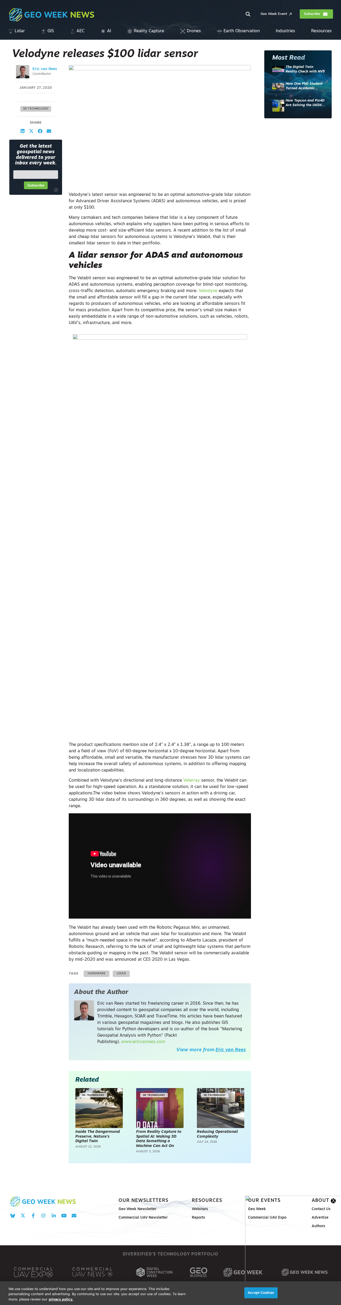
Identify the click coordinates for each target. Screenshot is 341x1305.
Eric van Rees (45, 69)
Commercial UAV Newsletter (143, 1217)
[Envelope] (74, 1215)
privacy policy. (61, 1299)
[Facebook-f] (33, 1215)
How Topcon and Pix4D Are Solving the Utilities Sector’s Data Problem (305, 103)
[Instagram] (43, 1215)
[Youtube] (63, 1215)
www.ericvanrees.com (143, 1042)
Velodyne (208, 291)
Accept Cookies (261, 1292)
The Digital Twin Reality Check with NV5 (305, 69)
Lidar (121, 973)
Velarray (191, 780)
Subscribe (35, 185)
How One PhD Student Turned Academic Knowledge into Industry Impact (304, 86)
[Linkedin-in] (53, 1215)
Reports (198, 1217)
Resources (207, 1200)
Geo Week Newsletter (137, 1209)
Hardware (96, 973)
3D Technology (36, 108)
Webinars (200, 1209)
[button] (22, 131)
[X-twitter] (22, 1215)
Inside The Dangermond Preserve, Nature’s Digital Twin (97, 1136)
